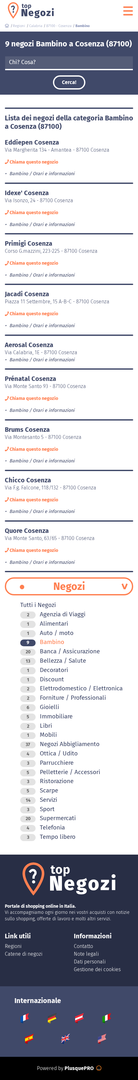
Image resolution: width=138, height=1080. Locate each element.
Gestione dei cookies (97, 969)
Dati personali (90, 962)
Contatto (83, 946)
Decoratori (47, 670)
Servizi (41, 799)
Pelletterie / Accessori (63, 772)
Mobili (42, 734)
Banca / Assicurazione (63, 651)
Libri (39, 725)
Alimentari (47, 623)
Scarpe (42, 790)
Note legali (86, 954)
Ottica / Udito (52, 753)
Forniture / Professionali (66, 697)
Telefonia (46, 827)
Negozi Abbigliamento (62, 744)
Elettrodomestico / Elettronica (75, 688)
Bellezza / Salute (56, 660)
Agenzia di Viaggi (56, 614)
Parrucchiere (50, 762)
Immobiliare (50, 716)
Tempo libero (51, 836)
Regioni (13, 946)
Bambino (45, 642)
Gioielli (43, 707)
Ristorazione (50, 781)
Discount (45, 679)
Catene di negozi (23, 954)
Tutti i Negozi (38, 605)
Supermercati (51, 818)
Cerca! (69, 82)
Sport (41, 809)
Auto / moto (50, 633)
